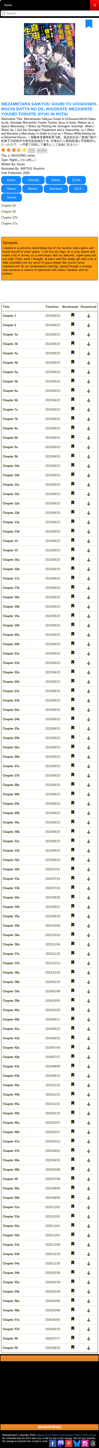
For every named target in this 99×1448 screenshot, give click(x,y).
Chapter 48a (11, 1160)
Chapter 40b (11, 1019)
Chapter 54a (11, 1263)
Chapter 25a (11, 728)
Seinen (11, 197)
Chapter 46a (11, 1122)
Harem (11, 188)
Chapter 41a (11, 1029)
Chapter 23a (11, 691)
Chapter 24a (11, 710)
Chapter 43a (11, 1066)
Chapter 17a (11, 578)
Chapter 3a (10, 334)
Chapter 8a (10, 428)
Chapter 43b (11, 1075)
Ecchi (76, 180)
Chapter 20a (11, 634)
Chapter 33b (11, 888)
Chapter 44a (11, 1085)
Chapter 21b (11, 663)
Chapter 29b (11, 813)
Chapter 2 (9, 325)
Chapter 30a (11, 822)
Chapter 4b (10, 362)
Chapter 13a (11, 522)
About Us (42, 1435)
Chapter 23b (11, 700)
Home (8, 5)
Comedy (33, 180)
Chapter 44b (11, 1094)
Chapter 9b (10, 456)
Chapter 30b (11, 832)
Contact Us (56, 1435)
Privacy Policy (72, 1435)
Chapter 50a (11, 1188)
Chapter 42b (11, 1057)
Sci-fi (78, 188)
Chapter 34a (11, 897)
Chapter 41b (11, 1038)
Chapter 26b (11, 756)
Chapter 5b (10, 381)
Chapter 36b (11, 944)
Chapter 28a (11, 785)
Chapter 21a (11, 653)
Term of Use (89, 1435)
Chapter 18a (11, 597)
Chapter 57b (9, 217)
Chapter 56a (11, 1301)
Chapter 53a (11, 1244)
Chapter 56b (11, 1310)
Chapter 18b (11, 606)
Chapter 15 (10, 550)
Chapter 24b (11, 719)
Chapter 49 (10, 1179)
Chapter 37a (11, 953)
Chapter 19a (11, 616)
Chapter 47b (11, 1151)
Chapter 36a (11, 935)
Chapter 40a (11, 1010)
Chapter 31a (11, 841)
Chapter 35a (11, 916)
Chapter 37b (11, 963)
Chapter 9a (10, 447)
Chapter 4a (10, 353)
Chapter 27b (11, 775)
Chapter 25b (11, 738)
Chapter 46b (11, 1132)
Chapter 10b (11, 475)
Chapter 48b (11, 1169)
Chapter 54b (11, 1273)
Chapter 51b (11, 1216)
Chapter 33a (11, 878)
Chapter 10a (11, 466)
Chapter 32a (11, 860)
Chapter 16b (11, 569)
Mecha (32, 188)
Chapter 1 (9, 315)
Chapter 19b (11, 625)
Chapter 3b (10, 344)
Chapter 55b (11, 1291)
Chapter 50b (11, 1197)
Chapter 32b (11, 869)
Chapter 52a (11, 1226)
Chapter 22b (11, 681)
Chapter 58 (8, 211)
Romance (56, 188)
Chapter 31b (11, 850)
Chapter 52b (11, 1235)
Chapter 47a (11, 1141)
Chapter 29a (11, 803)
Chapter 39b (11, 1000)
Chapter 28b (11, 794)
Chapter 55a (11, 1282)
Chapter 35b (11, 925)
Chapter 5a (10, 372)
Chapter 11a (11, 484)
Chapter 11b (11, 494)
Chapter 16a (11, 559)
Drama (55, 180)
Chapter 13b (11, 531)
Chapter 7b (10, 419)
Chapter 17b (11, 588)
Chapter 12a (11, 503)
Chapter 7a (10, 409)
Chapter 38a (11, 972)
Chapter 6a (10, 390)
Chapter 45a (11, 1104)
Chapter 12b (11, 512)
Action (11, 180)
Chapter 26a (11, 747)
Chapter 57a (9, 223)
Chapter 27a (11, 766)
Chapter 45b (11, 1113)
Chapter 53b (11, 1254)
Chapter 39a (11, 991)
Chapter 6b (10, 400)
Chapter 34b (11, 907)
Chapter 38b (11, 982)
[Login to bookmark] (89, 24)
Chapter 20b (11, 644)
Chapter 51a (11, 1207)
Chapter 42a (11, 1047)
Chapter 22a (11, 672)
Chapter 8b (10, 437)
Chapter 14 (10, 541)
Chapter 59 (8, 205)
